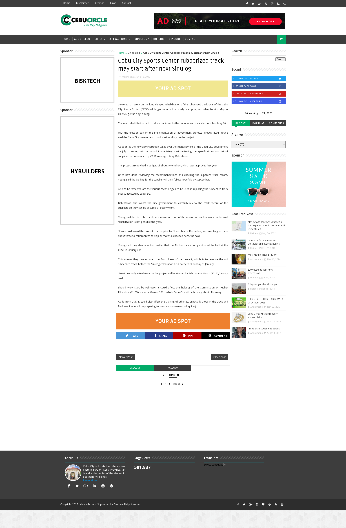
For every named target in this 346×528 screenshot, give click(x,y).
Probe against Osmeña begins (264, 328)
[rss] (278, 3)
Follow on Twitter (245, 78)
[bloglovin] (263, 504)
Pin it (192, 335)
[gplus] (259, 3)
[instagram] (272, 3)
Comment (220, 335)
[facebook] (247, 3)
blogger (135, 367)
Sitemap (99, 3)
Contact (191, 39)
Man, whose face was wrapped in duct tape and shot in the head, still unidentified (266, 226)
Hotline (158, 39)
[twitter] (253, 3)
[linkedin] (94, 486)
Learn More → (91, 480)
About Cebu (82, 39)
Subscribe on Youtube (248, 93)
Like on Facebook (245, 86)
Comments (276, 123)
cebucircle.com (87, 504)
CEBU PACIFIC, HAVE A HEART (262, 255)
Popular (258, 123)
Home (66, 3)
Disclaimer (82, 3)
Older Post (219, 357)
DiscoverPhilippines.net (127, 504)
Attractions (118, 39)
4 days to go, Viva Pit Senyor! (263, 284)
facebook (172, 367)
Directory (141, 39)
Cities (98, 39)
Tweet (135, 335)
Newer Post (126, 357)
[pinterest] (266, 3)
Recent (240, 123)
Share (163, 335)
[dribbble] (269, 504)
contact (126, 3)
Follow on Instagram (247, 101)
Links (113, 3)
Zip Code (175, 39)
